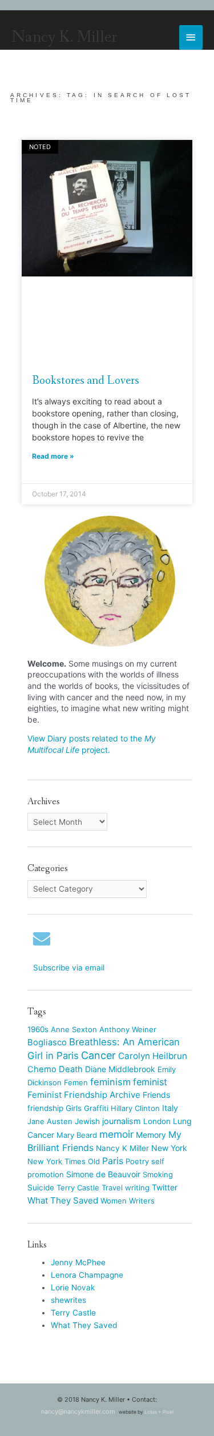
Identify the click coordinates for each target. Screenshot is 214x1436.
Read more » (53, 456)
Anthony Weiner (127, 1029)
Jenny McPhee (78, 1262)
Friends (156, 1095)
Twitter (164, 1187)
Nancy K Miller (122, 1148)
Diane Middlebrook (120, 1069)
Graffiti (96, 1108)
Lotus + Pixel (158, 1412)
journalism (121, 1121)
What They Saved (62, 1200)
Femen (76, 1082)
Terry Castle (77, 1187)
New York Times (56, 1161)
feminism (110, 1082)
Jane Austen (49, 1121)
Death (71, 1069)
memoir (116, 1134)
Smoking (158, 1174)
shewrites (68, 1300)
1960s (38, 1029)
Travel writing (126, 1187)
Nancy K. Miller (64, 37)
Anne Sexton (74, 1029)
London (157, 1121)
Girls (74, 1108)
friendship (45, 1108)
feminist (150, 1082)
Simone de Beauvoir (103, 1174)
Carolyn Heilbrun (152, 1055)
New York (169, 1148)
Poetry (137, 1161)
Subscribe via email (68, 967)
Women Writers (127, 1200)
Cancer (98, 1055)
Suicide (40, 1187)
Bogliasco (47, 1042)
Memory (151, 1135)
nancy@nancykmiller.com (78, 1411)
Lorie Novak (73, 1287)
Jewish (87, 1121)
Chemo (41, 1069)
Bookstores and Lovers (85, 380)
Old (94, 1161)
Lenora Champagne (87, 1274)
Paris (112, 1160)
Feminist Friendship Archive (83, 1094)
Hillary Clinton (135, 1108)
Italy (170, 1108)
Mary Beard (76, 1135)
